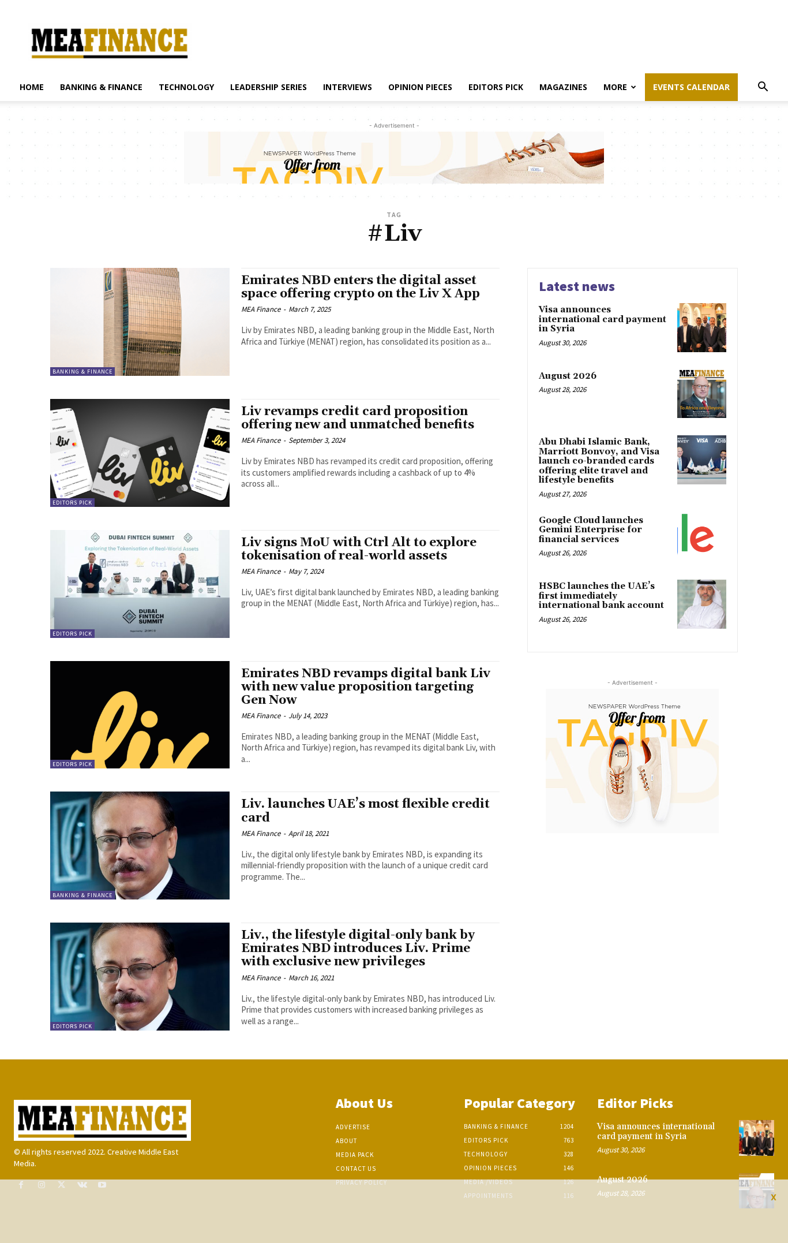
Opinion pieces (420, 86)
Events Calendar (691, 86)
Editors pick (495, 86)
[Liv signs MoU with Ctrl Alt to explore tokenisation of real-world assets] (140, 584)
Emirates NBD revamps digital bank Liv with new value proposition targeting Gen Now (365, 687)
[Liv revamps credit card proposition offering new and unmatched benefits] (140, 453)
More (615, 86)
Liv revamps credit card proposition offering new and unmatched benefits (357, 418)
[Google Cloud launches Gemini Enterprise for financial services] (701, 538)
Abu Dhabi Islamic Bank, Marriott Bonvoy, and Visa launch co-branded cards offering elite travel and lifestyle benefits (599, 461)
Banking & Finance (101, 86)
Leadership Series (268, 86)
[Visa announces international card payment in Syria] (701, 327)
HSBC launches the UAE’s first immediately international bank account (601, 596)
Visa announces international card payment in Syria (602, 319)
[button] (762, 88)
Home (32, 86)
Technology (186, 86)
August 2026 (567, 376)
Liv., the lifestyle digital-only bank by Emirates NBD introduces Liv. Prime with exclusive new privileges (358, 948)
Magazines (563, 86)
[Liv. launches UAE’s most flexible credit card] (140, 845)
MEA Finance (260, 309)
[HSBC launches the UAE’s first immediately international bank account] (701, 604)
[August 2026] (701, 394)
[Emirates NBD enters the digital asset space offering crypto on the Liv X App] (140, 322)
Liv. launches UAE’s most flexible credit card (365, 811)
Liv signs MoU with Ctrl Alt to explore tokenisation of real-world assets (358, 549)
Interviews (347, 86)
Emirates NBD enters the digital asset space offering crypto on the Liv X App (360, 287)
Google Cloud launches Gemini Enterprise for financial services (591, 530)
